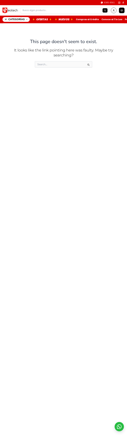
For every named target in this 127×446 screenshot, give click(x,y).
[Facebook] (123, 2)
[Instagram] (119, 2)
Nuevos (64, 19)
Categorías (16, 19)
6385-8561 (109, 2)
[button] (119, 426)
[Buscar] (105, 10)
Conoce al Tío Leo (111, 19)
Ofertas (42, 19)
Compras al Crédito (87, 19)
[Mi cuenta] (113, 10)
